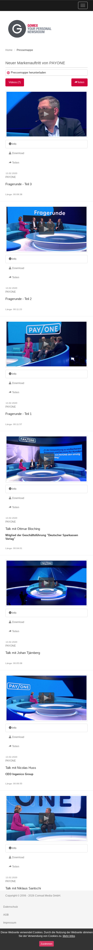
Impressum (9, 922)
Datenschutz (10, 906)
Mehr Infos (69, 936)
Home (9, 50)
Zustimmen (46, 943)
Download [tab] (17, 153)
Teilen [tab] (15, 162)
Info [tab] (13, 143)
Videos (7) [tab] (15, 82)
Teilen (80, 82)
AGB (6, 914)
